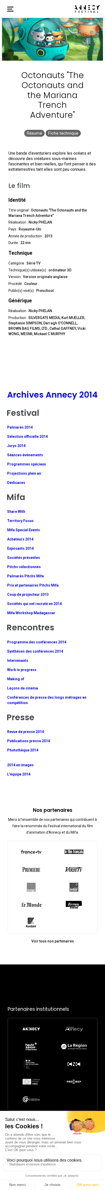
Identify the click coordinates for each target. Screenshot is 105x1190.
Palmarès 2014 (20, 427)
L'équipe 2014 (18, 774)
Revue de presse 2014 (25, 732)
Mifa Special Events (23, 530)
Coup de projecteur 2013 (28, 594)
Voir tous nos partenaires (52, 941)
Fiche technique (63, 133)
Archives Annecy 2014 (52, 394)
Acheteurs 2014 (20, 539)
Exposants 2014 (20, 548)
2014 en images (20, 765)
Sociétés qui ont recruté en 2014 (34, 604)
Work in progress (21, 670)
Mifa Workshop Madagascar (31, 613)
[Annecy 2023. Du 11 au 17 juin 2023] (87, 9)
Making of (15, 679)
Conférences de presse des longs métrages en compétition (46, 700)
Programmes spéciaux (26, 464)
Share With (16, 511)
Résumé (34, 133)
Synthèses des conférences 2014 (35, 651)
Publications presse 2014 (28, 741)
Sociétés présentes (23, 558)
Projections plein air (24, 473)
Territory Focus (20, 521)
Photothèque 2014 (22, 750)
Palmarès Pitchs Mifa (25, 576)
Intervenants (17, 660)
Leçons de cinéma (22, 688)
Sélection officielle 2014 (27, 436)
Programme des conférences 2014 (36, 642)
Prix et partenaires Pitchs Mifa (33, 585)
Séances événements (25, 455)
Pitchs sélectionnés (24, 567)
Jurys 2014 (16, 446)
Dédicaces (16, 483)
